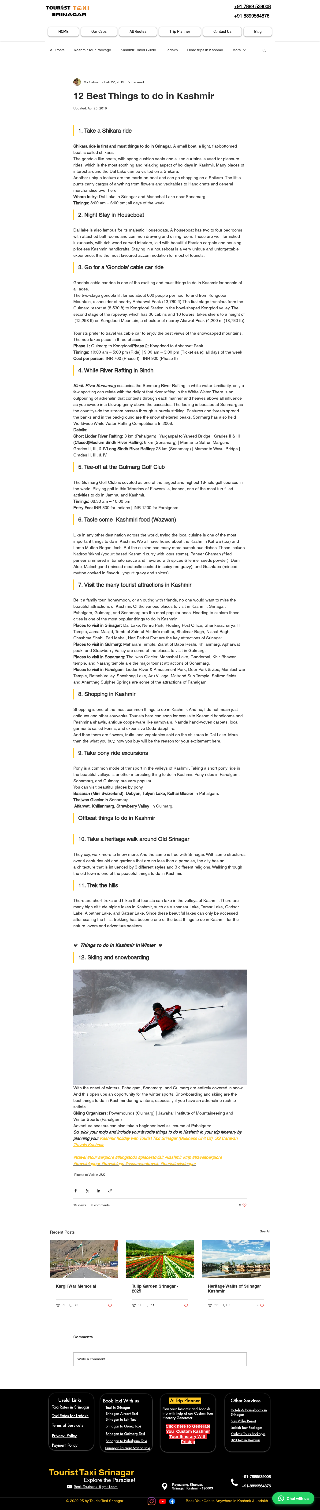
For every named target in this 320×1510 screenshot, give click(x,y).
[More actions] (244, 82)
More (236, 50)
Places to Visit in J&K (89, 1175)
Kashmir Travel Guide (138, 50)
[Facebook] (172, 1501)
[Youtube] (163, 1501)
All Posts (57, 50)
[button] (264, 50)
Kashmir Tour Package (92, 50)
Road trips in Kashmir (205, 50)
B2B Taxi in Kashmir (245, 1440)
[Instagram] (152, 1501)
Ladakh (171, 50)
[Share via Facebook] (75, 1190)
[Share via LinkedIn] (98, 1190)
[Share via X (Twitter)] (87, 1190)
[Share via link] (110, 1190)
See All (265, 1231)
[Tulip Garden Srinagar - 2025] (160, 1259)
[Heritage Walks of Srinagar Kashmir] (236, 1259)
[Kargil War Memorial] (84, 1259)
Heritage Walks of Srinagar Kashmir (234, 1288)
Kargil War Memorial (76, 1286)
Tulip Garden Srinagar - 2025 (155, 1288)
